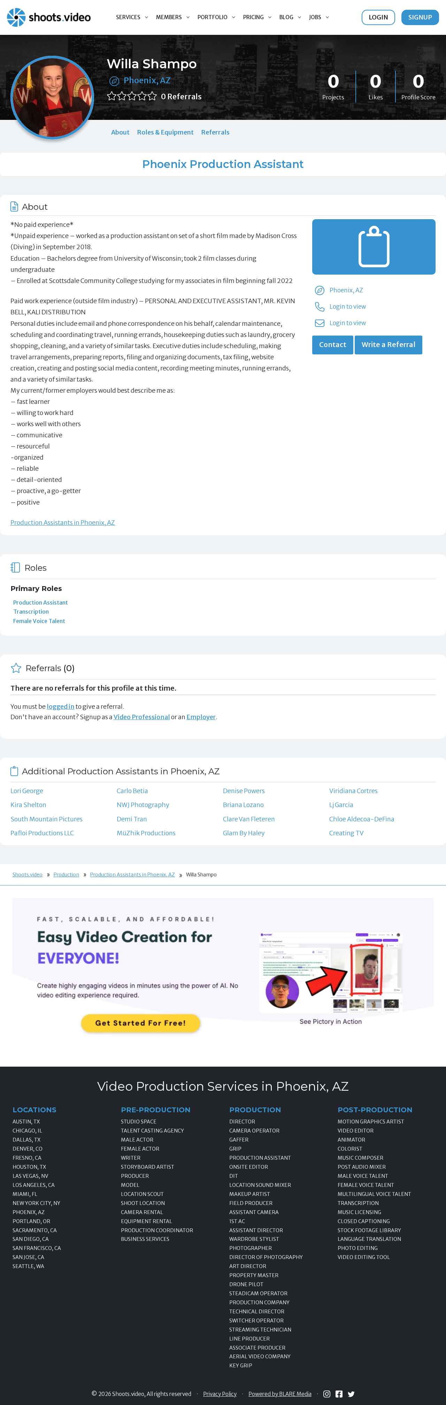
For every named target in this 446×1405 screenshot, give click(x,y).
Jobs (315, 17)
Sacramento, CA (35, 1230)
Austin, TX (26, 1122)
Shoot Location (143, 1203)
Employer (201, 717)
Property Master (253, 1275)
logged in (61, 706)
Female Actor (140, 1149)
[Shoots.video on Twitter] (351, 1394)
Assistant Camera (254, 1212)
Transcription (31, 611)
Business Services (145, 1239)
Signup (420, 17)
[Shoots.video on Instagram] (326, 1394)
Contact (332, 344)
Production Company (259, 1302)
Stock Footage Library (369, 1230)
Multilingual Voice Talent (374, 1194)
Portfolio (213, 17)
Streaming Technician (260, 1330)
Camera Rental (142, 1212)
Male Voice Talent (363, 1176)
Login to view (348, 306)
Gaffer (238, 1140)
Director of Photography (266, 1257)
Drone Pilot (246, 1284)
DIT (233, 1176)
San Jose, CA (28, 1257)
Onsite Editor (248, 1167)
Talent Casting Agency (152, 1131)
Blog (286, 17)
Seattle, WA (28, 1266)
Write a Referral (388, 344)
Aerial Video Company (260, 1356)
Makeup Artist (249, 1194)
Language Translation (369, 1239)
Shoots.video (28, 875)
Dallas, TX (26, 1140)
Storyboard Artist (147, 1167)
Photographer (250, 1248)
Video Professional (142, 717)
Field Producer (250, 1203)
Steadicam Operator (258, 1293)
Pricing (253, 17)
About (120, 132)
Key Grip (240, 1365)
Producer (135, 1176)
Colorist (350, 1149)
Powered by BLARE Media (280, 1394)
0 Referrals (181, 96)
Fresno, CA (27, 1158)
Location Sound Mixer (260, 1185)
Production (66, 875)
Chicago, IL (27, 1131)
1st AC (237, 1221)
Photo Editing (358, 1248)
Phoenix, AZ (147, 80)
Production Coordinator (157, 1230)
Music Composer (360, 1158)
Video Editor (356, 1131)
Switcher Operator (256, 1321)
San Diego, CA (31, 1239)
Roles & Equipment (165, 132)
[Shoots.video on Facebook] (339, 1394)
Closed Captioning (364, 1221)
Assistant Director (256, 1230)
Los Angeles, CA (34, 1185)
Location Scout (142, 1194)
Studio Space (138, 1122)
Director (242, 1122)
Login (378, 17)
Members (169, 17)
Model (130, 1185)
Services (128, 17)
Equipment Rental (146, 1221)
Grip (235, 1149)
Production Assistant (40, 602)
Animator (351, 1140)
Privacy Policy (220, 1394)
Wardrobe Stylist (254, 1239)
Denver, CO (28, 1149)
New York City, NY (36, 1203)
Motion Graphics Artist (371, 1122)
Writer (130, 1158)
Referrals (215, 132)
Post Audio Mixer (362, 1167)
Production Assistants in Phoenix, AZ (62, 523)
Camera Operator (254, 1131)
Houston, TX (29, 1167)
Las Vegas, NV (30, 1176)
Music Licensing (359, 1212)
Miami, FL (25, 1194)
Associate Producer (257, 1348)
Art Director (247, 1266)
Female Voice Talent (39, 620)
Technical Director (256, 1311)
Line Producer (249, 1339)
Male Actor (137, 1140)
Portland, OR (31, 1221)
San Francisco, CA (37, 1248)
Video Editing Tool (364, 1257)
